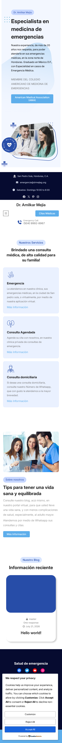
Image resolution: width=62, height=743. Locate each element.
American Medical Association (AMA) (32, 99)
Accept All (30, 729)
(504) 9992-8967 (34, 223)
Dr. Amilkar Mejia (31, 205)
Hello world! (31, 633)
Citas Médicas (47, 213)
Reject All (30, 722)
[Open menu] (6, 213)
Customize (30, 714)
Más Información (16, 534)
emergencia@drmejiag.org (33, 182)
